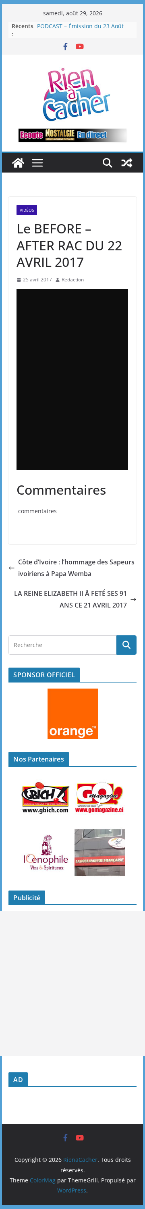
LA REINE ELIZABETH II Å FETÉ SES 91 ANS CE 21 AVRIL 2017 (70, 599)
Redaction (73, 279)
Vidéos (27, 210)
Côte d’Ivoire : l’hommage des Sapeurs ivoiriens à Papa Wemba (76, 568)
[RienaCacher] (18, 163)
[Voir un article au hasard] (127, 163)
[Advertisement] (72, 983)
